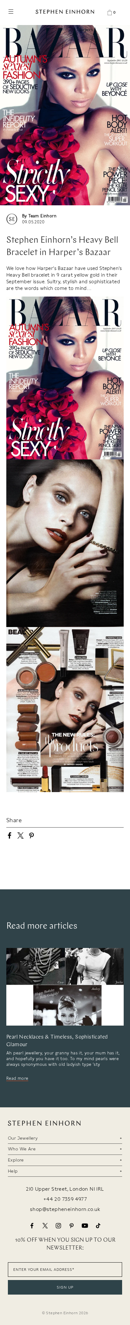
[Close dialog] (126, 637)
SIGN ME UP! (97, 689)
